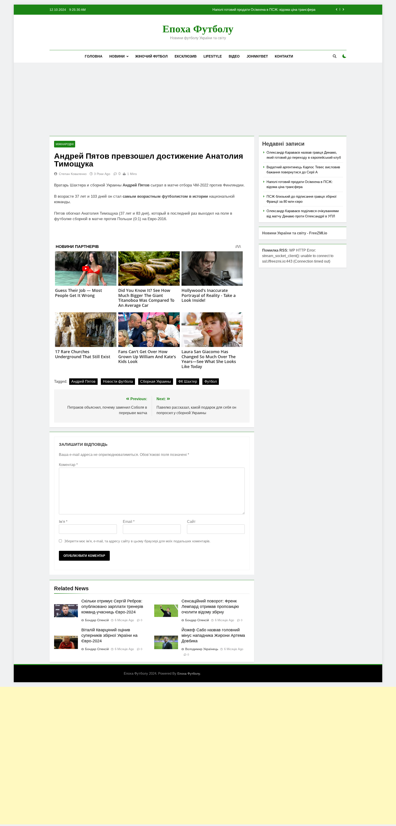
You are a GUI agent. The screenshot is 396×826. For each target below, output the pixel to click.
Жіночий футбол (151, 56)
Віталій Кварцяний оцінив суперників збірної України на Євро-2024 (109, 635)
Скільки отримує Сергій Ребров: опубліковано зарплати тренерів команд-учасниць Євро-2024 (112, 606)
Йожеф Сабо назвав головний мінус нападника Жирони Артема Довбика (213, 635)
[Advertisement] (198, 99)
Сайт (191, 522)
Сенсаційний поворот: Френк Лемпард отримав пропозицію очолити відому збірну (210, 606)
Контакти (284, 56)
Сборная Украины (155, 381)
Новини (117, 56)
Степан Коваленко (73, 174)
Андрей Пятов (83, 381)
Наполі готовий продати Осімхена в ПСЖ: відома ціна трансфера (263, 9)
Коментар (68, 465)
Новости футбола (118, 381)
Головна (93, 56)
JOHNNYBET (257, 56)
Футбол (210, 381)
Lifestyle (213, 56)
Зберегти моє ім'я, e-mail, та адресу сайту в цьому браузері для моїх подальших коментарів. (137, 541)
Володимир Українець (201, 649)
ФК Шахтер (187, 381)
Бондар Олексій (97, 620)
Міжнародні (65, 144)
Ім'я (63, 522)
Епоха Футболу (198, 29)
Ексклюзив (186, 56)
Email (129, 522)
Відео (234, 56)
